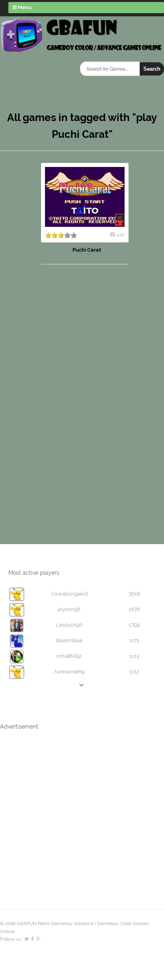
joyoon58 (69, 609)
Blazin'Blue (69, 640)
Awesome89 (69, 672)
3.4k (120, 234)
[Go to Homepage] (82, 51)
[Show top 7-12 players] (82, 684)
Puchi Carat (86, 250)
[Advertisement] (51, 396)
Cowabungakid (69, 594)
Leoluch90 (69, 625)
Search (151, 69)
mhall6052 (69, 656)
